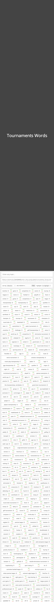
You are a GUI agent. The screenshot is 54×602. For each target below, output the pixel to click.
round (26, 314)
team (4, 326)
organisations (34, 432)
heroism (45, 522)
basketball (20, 322)
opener (30, 530)
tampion (6, 561)
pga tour (33, 440)
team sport (6, 585)
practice (5, 381)
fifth (4, 495)
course (21, 510)
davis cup (15, 542)
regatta (27, 338)
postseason (36, 506)
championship (22, 302)
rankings (45, 428)
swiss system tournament (22, 585)
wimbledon (45, 467)
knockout (36, 487)
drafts (22, 432)
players (5, 310)
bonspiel (6, 436)
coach (13, 538)
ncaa (4, 487)
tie (44, 565)
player (27, 393)
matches (4, 291)
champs (31, 459)
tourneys (18, 318)
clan (15, 397)
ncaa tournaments (43, 416)
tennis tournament (12, 357)
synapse (15, 593)
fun (47, 589)
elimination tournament (41, 334)
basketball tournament (18, 420)
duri (24, 526)
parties (46, 397)
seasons (30, 350)
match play (5, 467)
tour (46, 451)
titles (22, 365)
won (47, 471)
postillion (35, 538)
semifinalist (14, 495)
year (3, 416)
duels (4, 424)
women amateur (19, 455)
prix (36, 503)
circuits (36, 412)
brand (13, 597)
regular (28, 408)
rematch (5, 534)
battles (35, 381)
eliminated (6, 483)
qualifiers (45, 302)
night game (18, 577)
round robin (6, 322)
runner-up (30, 518)
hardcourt (44, 518)
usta (4, 420)
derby (14, 506)
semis (36, 338)
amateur (32, 436)
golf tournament (7, 510)
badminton (29, 310)
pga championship (8, 365)
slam (28, 471)
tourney (46, 291)
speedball (5, 601)
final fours (19, 451)
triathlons (33, 451)
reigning (32, 499)
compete (24, 506)
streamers (44, 369)
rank (15, 444)
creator (5, 593)
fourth (25, 491)
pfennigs (45, 557)
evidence (38, 589)
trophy (46, 338)
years (12, 416)
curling (46, 420)
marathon (5, 330)
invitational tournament (10, 373)
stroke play (31, 514)
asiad (17, 518)
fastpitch (45, 381)
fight (28, 589)
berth (35, 475)
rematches (26, 463)
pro (32, 353)
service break (44, 577)
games (14, 299)
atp (25, 479)
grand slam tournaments (39, 385)
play (35, 306)
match (5, 306)
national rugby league (29, 573)
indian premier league (9, 573)
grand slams (36, 342)
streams (28, 346)
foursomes (6, 557)
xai (34, 550)
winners (6, 451)
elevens (46, 538)
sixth (25, 495)
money (46, 393)
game (14, 291)
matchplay (16, 346)
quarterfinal (15, 326)
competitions (26, 299)
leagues (5, 295)
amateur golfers (43, 350)
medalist (18, 534)
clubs (46, 342)
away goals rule (24, 546)
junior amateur (42, 404)
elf (25, 601)
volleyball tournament (26, 416)
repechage (5, 479)
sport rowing (28, 565)
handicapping (17, 553)
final (3, 471)
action (46, 597)
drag (4, 597)
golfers (46, 463)
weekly (4, 432)
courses (5, 389)
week (25, 593)
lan (13, 432)
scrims (46, 314)
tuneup (46, 510)
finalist (26, 487)
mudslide (23, 550)
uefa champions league (42, 542)
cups (3, 334)
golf (35, 444)
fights (26, 377)
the (24, 389)
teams (4, 342)
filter (33, 285)
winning (38, 471)
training (45, 424)
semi (12, 471)
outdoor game (19, 581)
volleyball (16, 338)
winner (36, 314)
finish (25, 503)
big (36, 408)
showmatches (7, 428)
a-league (7, 546)
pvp (33, 389)
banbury (24, 538)
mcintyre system (39, 569)
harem (24, 597)
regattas (5, 338)
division (5, 542)
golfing (46, 432)
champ (4, 506)
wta (16, 479)
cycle (15, 526)
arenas (30, 369)
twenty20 (45, 495)
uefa (16, 491)
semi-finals (44, 514)
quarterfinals (43, 310)
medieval (26, 542)
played (46, 503)
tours (16, 377)
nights (6, 369)
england (5, 522)
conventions (21, 428)
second (45, 499)
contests (5, 440)
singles (5, 499)
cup (15, 306)
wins (4, 475)
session (18, 514)
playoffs (36, 295)
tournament (31, 318)
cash (18, 369)
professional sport (7, 589)
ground (5, 526)
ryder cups (5, 444)
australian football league (14, 569)
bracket (45, 306)
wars (25, 381)
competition (25, 291)
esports (15, 381)
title (46, 322)
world (46, 487)
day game (31, 581)
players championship (10, 404)
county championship (42, 585)
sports (36, 377)
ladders (46, 412)
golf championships (32, 330)
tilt (15, 467)
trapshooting (9, 565)
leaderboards (14, 412)
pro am (5, 346)
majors (45, 365)
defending (5, 491)
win (20, 471)
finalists (46, 479)
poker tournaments (31, 326)
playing (45, 436)
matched (36, 593)
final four (45, 573)
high (45, 361)
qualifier (34, 365)
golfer (23, 440)
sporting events (17, 350)
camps (33, 428)
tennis (15, 295)
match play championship (12, 361)
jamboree (31, 534)
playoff (26, 373)
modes (37, 393)
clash (24, 424)
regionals (14, 342)
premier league (19, 522)
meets (4, 397)
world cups (6, 377)
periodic (45, 526)
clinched (46, 491)
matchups (45, 444)
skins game (45, 440)
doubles (31, 483)
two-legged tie (42, 546)
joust (23, 467)
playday (33, 557)
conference (44, 459)
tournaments (34, 322)
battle (18, 408)
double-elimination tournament (38, 561)
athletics (45, 326)
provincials (33, 510)
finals (46, 295)
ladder (31, 361)
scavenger (35, 597)
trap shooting (31, 577)
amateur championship (37, 357)
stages (34, 424)
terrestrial (33, 522)
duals (4, 459)
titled (46, 593)
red (16, 601)
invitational (18, 459)
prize (35, 397)
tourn (4, 553)
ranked (25, 342)
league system (44, 581)
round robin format (42, 346)
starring (6, 518)
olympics (45, 475)
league (46, 299)
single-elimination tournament (25, 448)
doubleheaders (6, 408)
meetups (45, 408)
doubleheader (43, 530)
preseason (44, 534)
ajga (20, 353)
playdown (31, 553)
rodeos (46, 377)
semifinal (33, 467)
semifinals (5, 314)
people (6, 401)
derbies (27, 404)
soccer (16, 314)
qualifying (19, 436)
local (4, 412)
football (25, 295)
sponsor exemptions (41, 373)
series (4, 350)
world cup (13, 334)
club (47, 455)
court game (6, 581)
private (35, 601)
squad (4, 538)
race (47, 506)
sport (34, 302)
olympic (14, 475)
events (36, 291)
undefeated (19, 499)
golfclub (19, 561)
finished (19, 483)
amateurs (25, 444)
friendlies (6, 353)
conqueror (6, 514)
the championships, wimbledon (13, 385)
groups (15, 389)
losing (34, 495)
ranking (5, 463)
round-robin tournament (10, 503)
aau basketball (44, 389)
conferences (6, 455)
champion (5, 318)
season (17, 310)
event (24, 306)
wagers (19, 401)
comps (25, 397)
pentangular (20, 557)
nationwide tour (35, 455)
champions (45, 318)
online (14, 424)
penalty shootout (8, 550)
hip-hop (45, 550)
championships (7, 302)
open (37, 299)
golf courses (34, 420)
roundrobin (44, 553)
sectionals (5, 393)
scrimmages (17, 393)
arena (46, 330)
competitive (25, 334)
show (15, 463)
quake (19, 589)
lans (45, 401)
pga (37, 463)
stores (26, 412)
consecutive (14, 487)
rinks (14, 440)
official (33, 401)
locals (44, 353)
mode (46, 601)
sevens (45, 448)
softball (34, 526)
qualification (44, 483)
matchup (5, 530)
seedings (6, 448)
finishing (34, 479)
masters (25, 475)
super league (5, 577)
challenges (18, 330)
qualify (35, 491)
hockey (18, 530)
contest (5, 299)
